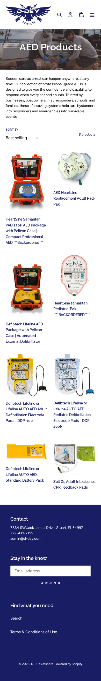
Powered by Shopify (68, 664)
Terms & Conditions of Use (33, 632)
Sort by (12, 129)
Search (16, 618)
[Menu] (92, 14)
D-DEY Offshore (42, 664)
